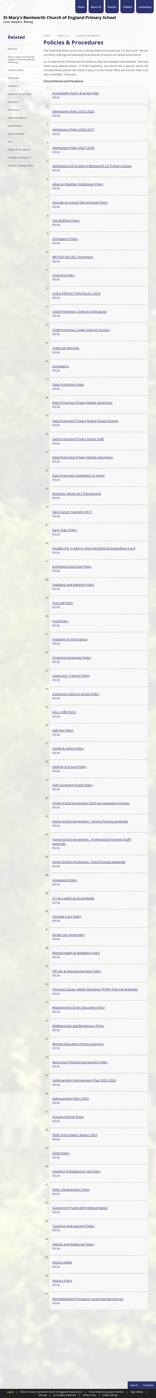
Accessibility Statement (64, 1395)
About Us (62, 35)
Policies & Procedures (88, 35)
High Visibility (136, 1391)
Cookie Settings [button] (110, 1395)
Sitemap (43, 1395)
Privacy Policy (89, 1395)
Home (46, 35)
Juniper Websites (115, 1391)
